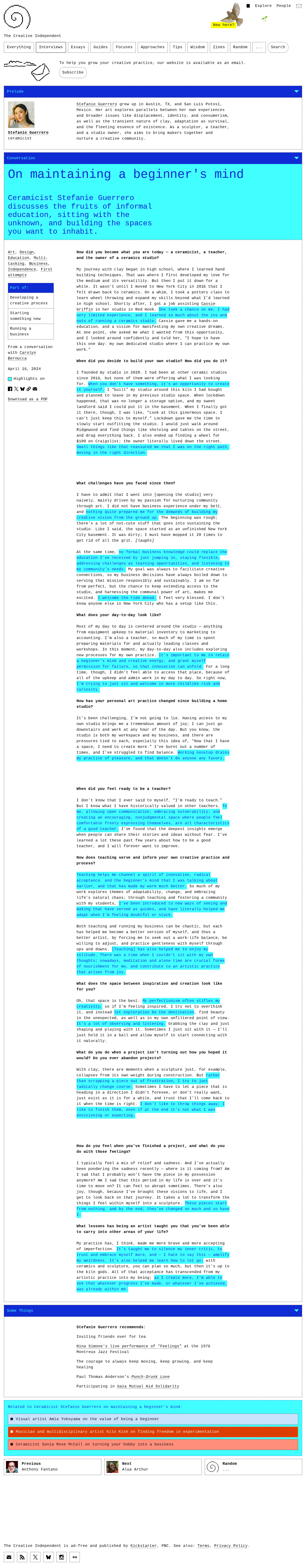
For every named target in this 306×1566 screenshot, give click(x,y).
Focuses (124, 47)
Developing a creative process (29, 301)
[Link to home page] (17, 17)
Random (240, 47)
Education (18, 258)
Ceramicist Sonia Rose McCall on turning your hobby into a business (95, 1444)
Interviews (51, 47)
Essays (78, 47)
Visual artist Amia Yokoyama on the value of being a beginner (87, 1419)
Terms (203, 1546)
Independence (22, 269)
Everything (19, 47)
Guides (100, 47)
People (284, 6)
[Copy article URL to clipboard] (29, 389)
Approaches (153, 47)
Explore (263, 6)
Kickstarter (144, 1546)
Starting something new (25, 316)
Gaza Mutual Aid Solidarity (148, 1386)
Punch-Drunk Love (150, 1377)
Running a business (20, 332)
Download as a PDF (28, 399)
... (259, 47)
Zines (219, 47)
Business (38, 264)
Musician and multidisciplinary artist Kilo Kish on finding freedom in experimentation (117, 1432)
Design (27, 252)
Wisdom (198, 47)
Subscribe (73, 72)
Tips (177, 47)
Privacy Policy (231, 1546)
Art (11, 252)
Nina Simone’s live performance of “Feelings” (129, 1346)
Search (278, 47)
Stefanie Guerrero (28, 133)
